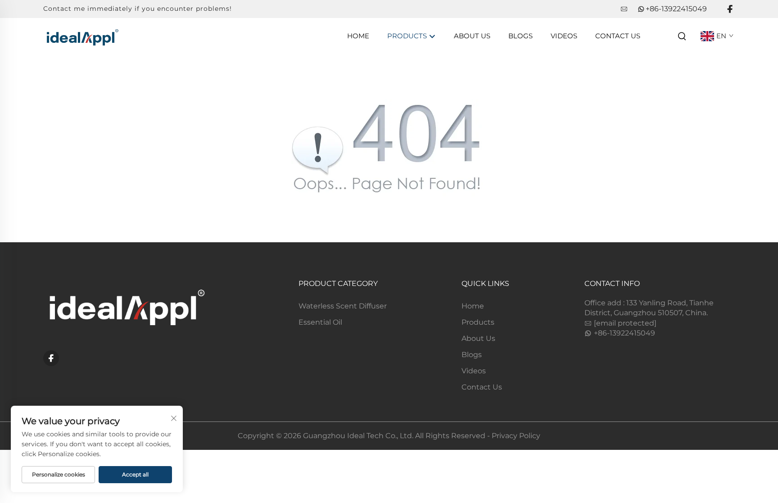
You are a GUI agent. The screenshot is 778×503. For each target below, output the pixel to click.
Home (358, 36)
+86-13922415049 (676, 9)
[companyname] (82, 35)
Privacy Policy (516, 435)
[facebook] (730, 9)
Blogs (520, 36)
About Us (472, 36)
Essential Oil (320, 322)
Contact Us (617, 36)
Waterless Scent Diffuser (343, 306)
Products (408, 36)
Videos (564, 36)
